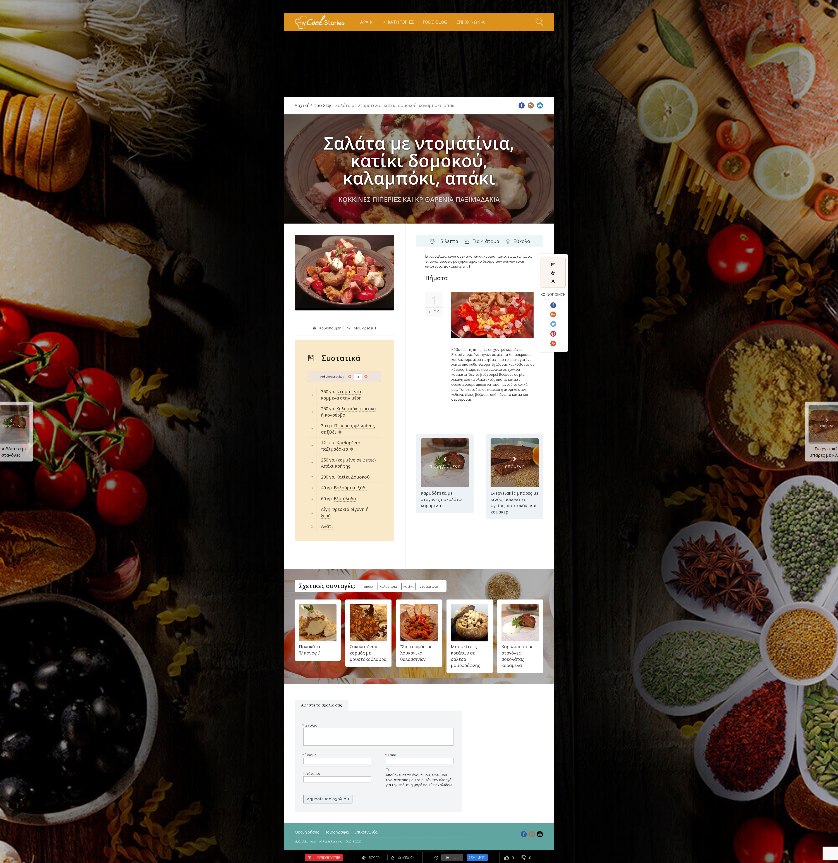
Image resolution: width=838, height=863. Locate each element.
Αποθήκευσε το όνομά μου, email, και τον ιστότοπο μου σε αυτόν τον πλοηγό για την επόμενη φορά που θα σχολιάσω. (419, 780)
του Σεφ (322, 105)
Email (391, 755)
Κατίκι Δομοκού (353, 477)
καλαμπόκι (388, 586)
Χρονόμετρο (477, 857)
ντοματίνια (429, 586)
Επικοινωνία (470, 22)
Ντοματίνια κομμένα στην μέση (341, 395)
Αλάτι (327, 526)
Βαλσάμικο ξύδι (350, 488)
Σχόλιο (310, 725)
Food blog (435, 22)
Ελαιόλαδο (345, 498)
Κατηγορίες (401, 22)
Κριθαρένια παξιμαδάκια (340, 446)
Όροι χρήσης (307, 832)
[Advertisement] (419, 64)
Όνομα (309, 755)
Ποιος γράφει (336, 832)
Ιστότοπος (312, 773)
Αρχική (368, 22)
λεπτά (458, 857)
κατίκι (408, 586)
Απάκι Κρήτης (335, 466)
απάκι (368, 586)
